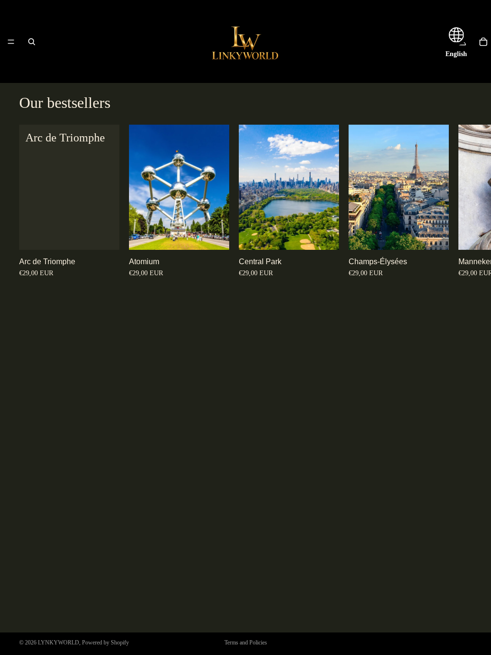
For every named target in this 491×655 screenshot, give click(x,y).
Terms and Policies (245, 642)
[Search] (31, 41)
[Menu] (11, 42)
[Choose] (104, 235)
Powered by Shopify (105, 642)
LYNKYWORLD (58, 642)
